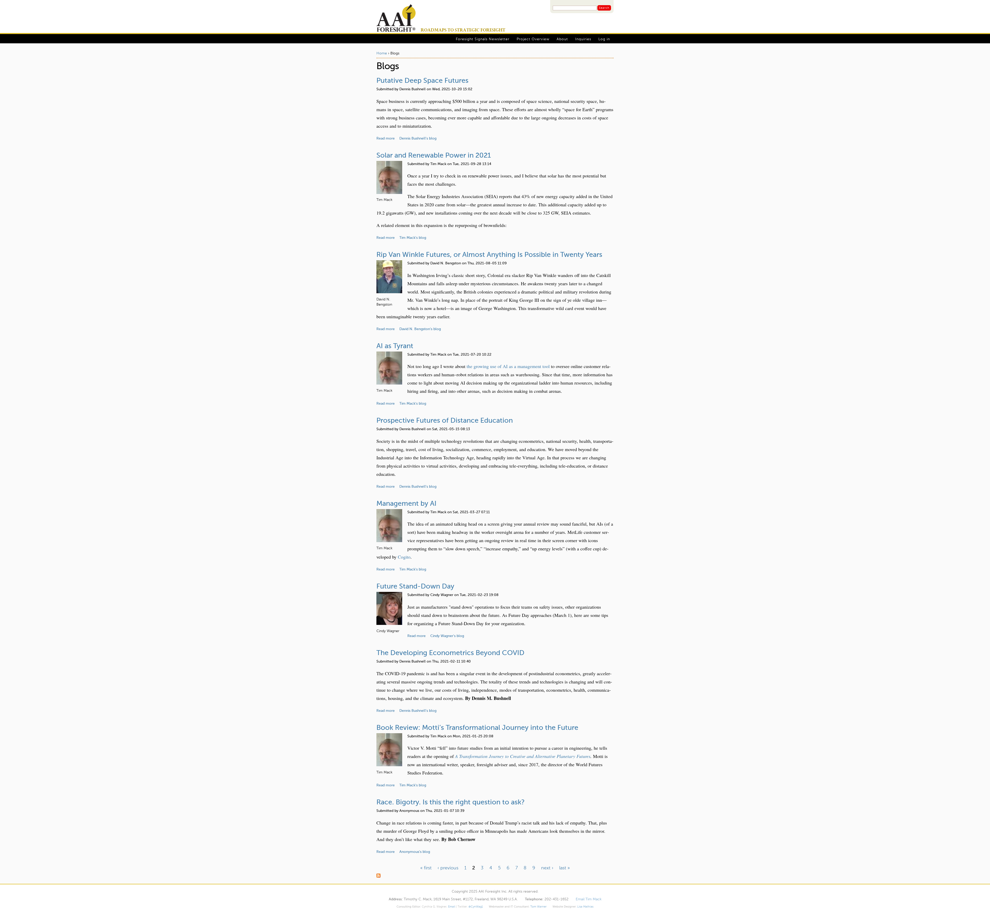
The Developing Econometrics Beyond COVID (450, 653)
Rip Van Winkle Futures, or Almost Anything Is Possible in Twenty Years (489, 254)
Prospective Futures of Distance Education (444, 420)
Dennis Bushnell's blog (417, 138)
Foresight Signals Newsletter (482, 39)
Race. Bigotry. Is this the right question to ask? (450, 802)
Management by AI (406, 503)
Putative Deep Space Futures (422, 80)
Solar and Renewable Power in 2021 (433, 155)
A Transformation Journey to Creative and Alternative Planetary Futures (522, 756)
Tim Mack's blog (412, 238)
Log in (604, 39)
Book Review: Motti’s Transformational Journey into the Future (477, 727)
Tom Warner (538, 906)
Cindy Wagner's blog (447, 636)
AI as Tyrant (394, 346)
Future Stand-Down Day (415, 586)
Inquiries (583, 39)
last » (564, 868)
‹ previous (448, 868)
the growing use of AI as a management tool (508, 366)
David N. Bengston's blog (420, 329)
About (562, 39)
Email (451, 906)
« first (426, 868)
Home (381, 53)
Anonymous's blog (414, 852)
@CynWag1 (475, 906)
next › (547, 868)
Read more (385, 138)
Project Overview (533, 39)
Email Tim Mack (588, 899)
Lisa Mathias (585, 906)
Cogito (404, 557)
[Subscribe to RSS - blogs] (495, 876)
